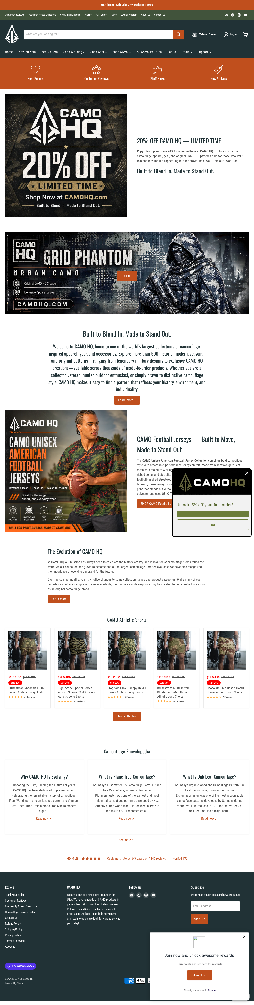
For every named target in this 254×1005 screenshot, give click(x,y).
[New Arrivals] (218, 73)
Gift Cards (101, 14)
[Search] (178, 34)
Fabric (114, 14)
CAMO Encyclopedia (70, 14)
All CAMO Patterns (149, 52)
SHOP (127, 276)
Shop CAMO (121, 52)
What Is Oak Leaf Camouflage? (209, 776)
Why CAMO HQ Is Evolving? (44, 776)
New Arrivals (27, 52)
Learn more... (127, 400)
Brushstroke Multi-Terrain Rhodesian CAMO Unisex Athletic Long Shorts (173, 692)
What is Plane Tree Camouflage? (127, 776)
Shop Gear (97, 52)
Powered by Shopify (15, 983)
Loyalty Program (129, 14)
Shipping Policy (13, 929)
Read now (42, 818)
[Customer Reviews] (96, 73)
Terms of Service (15, 941)
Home (9, 52)
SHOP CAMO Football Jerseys (160, 504)
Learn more (59, 599)
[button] (231, 34)
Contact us (159, 14)
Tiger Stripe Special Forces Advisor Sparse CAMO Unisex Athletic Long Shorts (76, 692)
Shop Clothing (73, 52)
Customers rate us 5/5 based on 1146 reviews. (137, 858)
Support (203, 52)
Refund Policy (13, 923)
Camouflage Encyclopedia (20, 912)
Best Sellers (49, 52)
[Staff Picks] (157, 73)
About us (145, 14)
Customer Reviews (14, 14)
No (213, 525)
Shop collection (127, 716)
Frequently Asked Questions (42, 14)
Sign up (199, 919)
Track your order (14, 895)
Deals (186, 52)
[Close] (247, 473)
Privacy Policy (13, 935)
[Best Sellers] (35, 73)
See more (125, 840)
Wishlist (88, 14)
